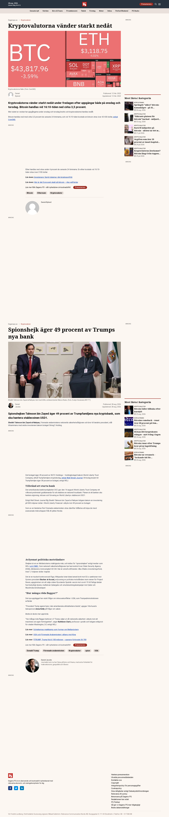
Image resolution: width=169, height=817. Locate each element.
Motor (101, 11)
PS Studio (135, 11)
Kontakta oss (116, 780)
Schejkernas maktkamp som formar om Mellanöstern (56, 629)
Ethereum (41, 193)
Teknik (83, 11)
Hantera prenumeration (120, 775)
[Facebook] (10, 788)
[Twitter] (16, 788)
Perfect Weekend (121, 11)
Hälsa (109, 11)
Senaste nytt (34, 11)
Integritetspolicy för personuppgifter (126, 786)
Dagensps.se (12, 20)
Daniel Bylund (46, 202)
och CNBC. (34, 566)
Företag (92, 11)
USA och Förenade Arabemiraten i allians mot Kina (54, 635)
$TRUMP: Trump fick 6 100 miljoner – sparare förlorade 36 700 (59, 640)
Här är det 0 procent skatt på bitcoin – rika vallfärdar (56, 182)
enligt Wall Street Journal (72, 478)
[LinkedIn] (22, 788)
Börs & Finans (57, 11)
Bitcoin (30, 193)
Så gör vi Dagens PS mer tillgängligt (125, 805)
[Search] (155, 4)
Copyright (115, 783)
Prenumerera (146, 4)
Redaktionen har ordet (120, 799)
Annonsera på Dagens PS (121, 797)
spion (87, 651)
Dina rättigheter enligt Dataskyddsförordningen (130, 791)
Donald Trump (33, 651)
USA (96, 651)
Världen (46, 11)
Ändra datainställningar (120, 808)
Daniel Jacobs (46, 660)
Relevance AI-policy (119, 794)
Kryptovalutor (26, 20)
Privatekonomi (71, 11)
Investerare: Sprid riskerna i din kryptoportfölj (53, 177)
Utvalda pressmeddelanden (122, 777)
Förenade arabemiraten (53, 651)
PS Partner (115, 802)
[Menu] (159, 4)
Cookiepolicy (116, 788)
